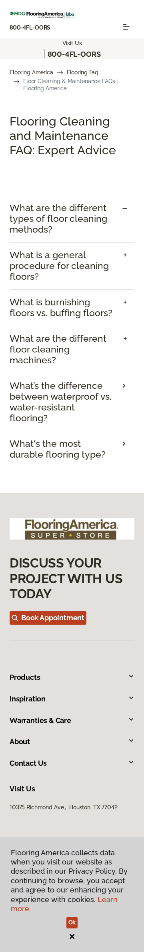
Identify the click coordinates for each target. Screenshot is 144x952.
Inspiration (28, 699)
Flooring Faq (82, 72)
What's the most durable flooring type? (58, 449)
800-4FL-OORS (30, 27)
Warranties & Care (40, 720)
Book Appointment (52, 617)
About (20, 741)
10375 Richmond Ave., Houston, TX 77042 (64, 807)
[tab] (72, 219)
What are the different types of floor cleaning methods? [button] (58, 219)
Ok (72, 922)
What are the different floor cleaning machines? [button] (58, 349)
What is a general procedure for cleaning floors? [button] (59, 266)
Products (25, 677)
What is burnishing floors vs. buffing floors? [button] (61, 307)
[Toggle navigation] (126, 27)
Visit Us (72, 43)
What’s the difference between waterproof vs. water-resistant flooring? (61, 401)
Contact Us (28, 763)
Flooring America (31, 72)
